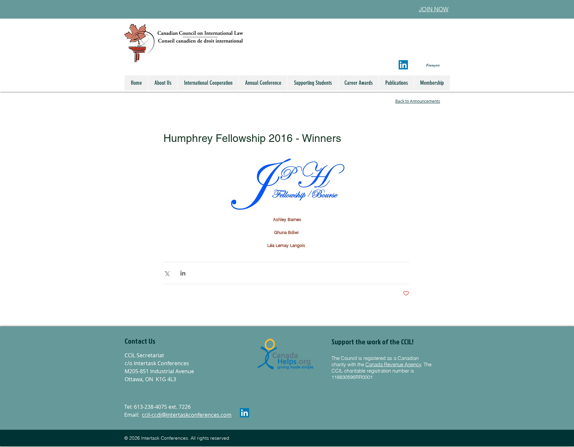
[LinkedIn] (403, 64)
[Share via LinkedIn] (183, 273)
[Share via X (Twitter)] (166, 273)
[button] (160, 341)
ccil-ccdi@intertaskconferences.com (187, 414)
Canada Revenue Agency (393, 364)
